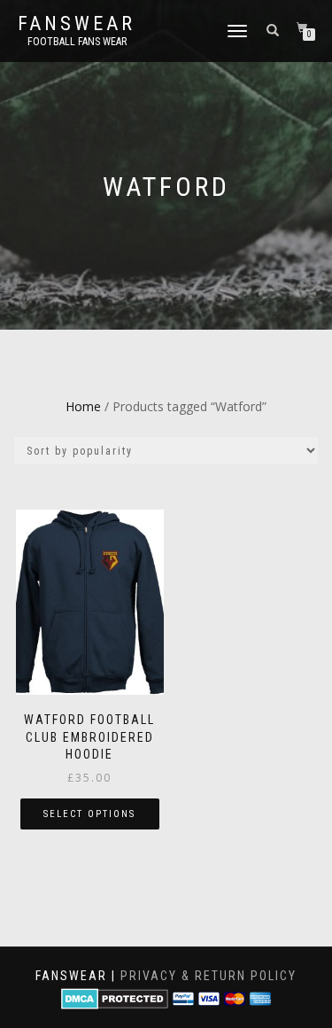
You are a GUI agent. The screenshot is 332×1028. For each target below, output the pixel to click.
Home (83, 406)
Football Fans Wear (77, 41)
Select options (89, 814)
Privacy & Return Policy (208, 976)
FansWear (76, 24)
